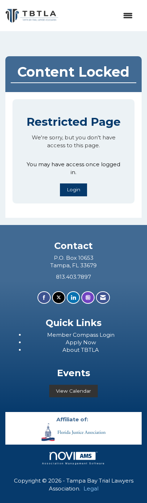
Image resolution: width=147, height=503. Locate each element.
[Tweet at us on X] (58, 297)
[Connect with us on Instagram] (88, 297)
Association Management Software (73, 463)
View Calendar (73, 391)
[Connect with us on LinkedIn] (73, 297)
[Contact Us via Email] (103, 297)
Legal (90, 488)
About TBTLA (80, 349)
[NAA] (73, 431)
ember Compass (76, 334)
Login (73, 189)
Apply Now (81, 342)
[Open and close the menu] (99, 15)
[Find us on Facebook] (44, 297)
